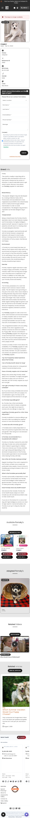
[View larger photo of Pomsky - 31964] (26, 536)
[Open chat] (26, 814)
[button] (6, 536)
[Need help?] (3, 814)
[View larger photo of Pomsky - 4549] (11, 536)
